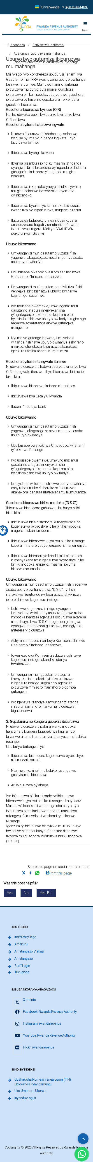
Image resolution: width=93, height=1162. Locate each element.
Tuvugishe (21, 972)
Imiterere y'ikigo (25, 937)
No (26, 893)
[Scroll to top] (83, 1138)
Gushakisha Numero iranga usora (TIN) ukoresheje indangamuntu (50, 1082)
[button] (85, 23)
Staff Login (22, 966)
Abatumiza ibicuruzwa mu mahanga (39, 53)
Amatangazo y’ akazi (29, 951)
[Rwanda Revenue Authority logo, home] (46, 24)
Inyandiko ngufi (25, 1098)
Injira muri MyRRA (77, 7)
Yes (10, 893)
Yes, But (46, 893)
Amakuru (21, 944)
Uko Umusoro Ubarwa (30, 1091)
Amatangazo (23, 958)
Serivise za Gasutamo (48, 45)
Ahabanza (17, 45)
